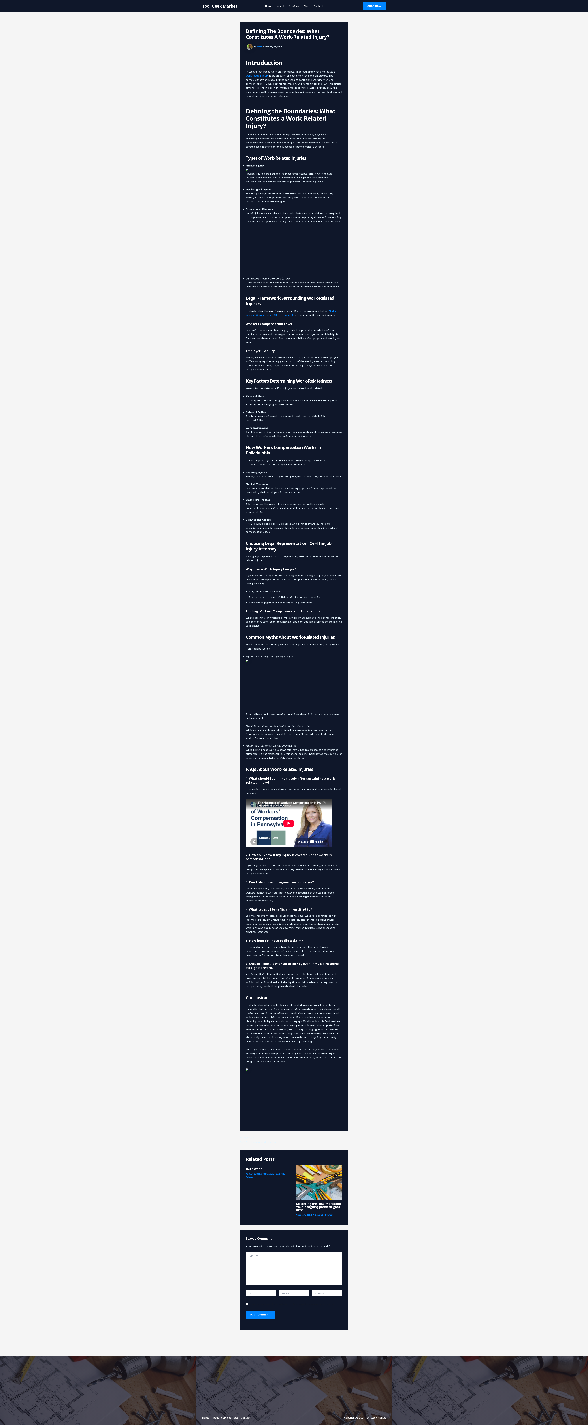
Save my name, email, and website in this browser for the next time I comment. (293, 1304)
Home (268, 6)
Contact (318, 6)
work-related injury (257, 75)
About (280, 6)
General (319, 1215)
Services (294, 6)
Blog (306, 6)
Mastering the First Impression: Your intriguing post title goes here (318, 1207)
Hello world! (254, 1169)
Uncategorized (272, 1174)
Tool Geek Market (219, 6)
